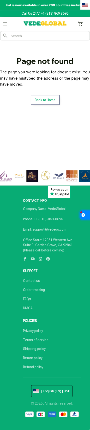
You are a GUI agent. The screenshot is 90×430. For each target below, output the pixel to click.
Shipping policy (34, 349)
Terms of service (35, 340)
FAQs (27, 299)
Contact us (31, 281)
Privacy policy (33, 331)
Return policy (32, 358)
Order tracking (34, 290)
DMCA (28, 308)
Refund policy (33, 367)
